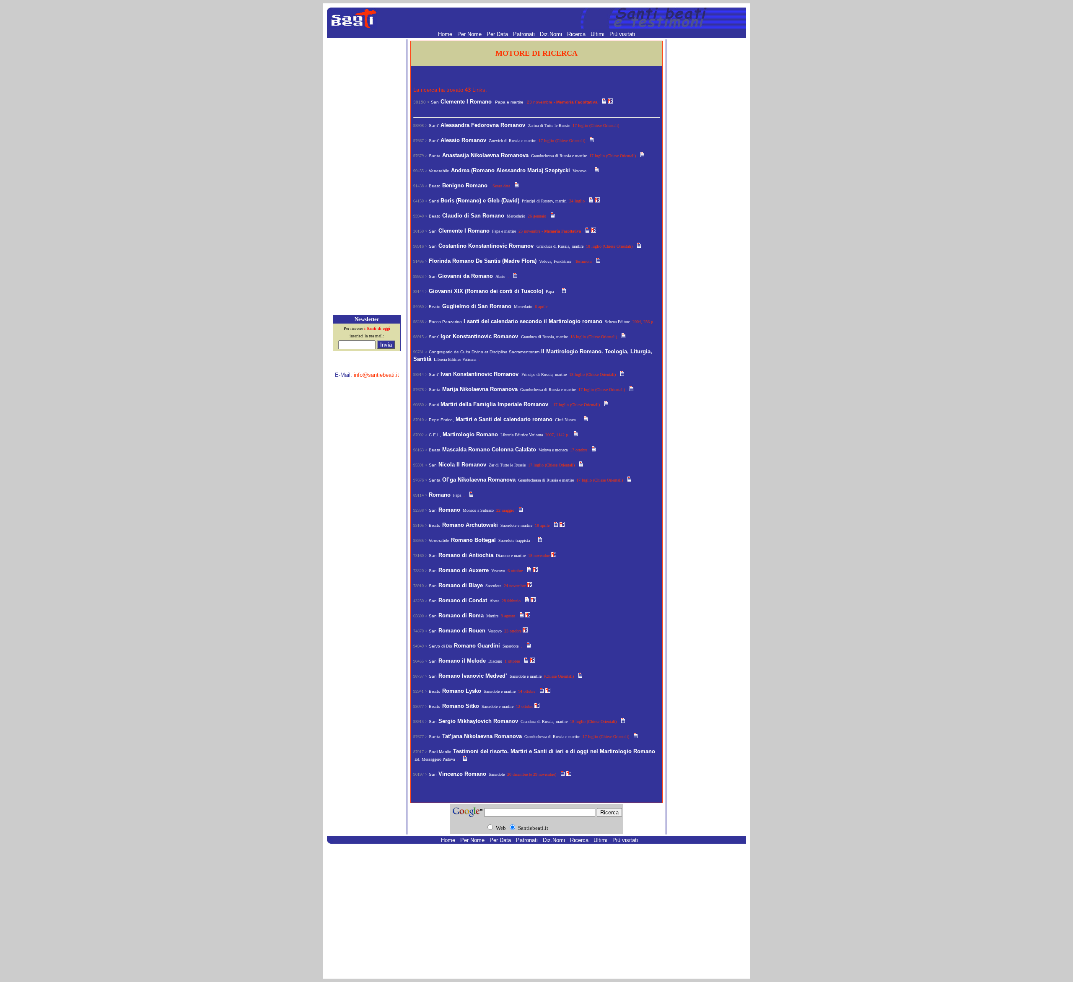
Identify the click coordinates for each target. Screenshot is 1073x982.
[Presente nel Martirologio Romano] (610, 101)
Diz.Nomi (552, 34)
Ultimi (598, 34)
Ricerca (577, 34)
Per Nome (470, 34)
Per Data (498, 34)
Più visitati (622, 34)
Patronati (524, 34)
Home (446, 34)
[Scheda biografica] (604, 101)
